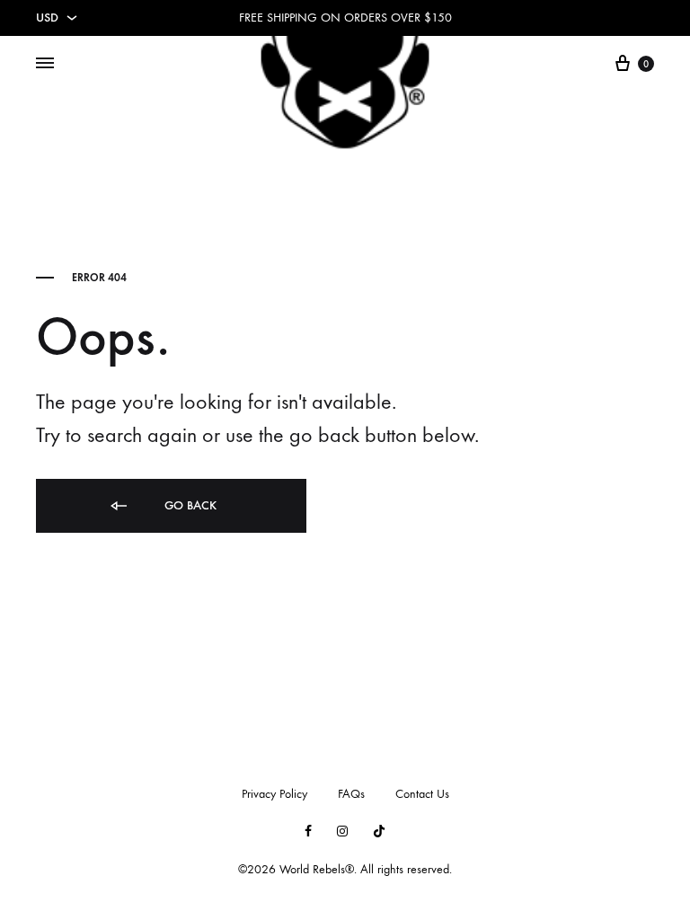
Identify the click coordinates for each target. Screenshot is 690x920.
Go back (189, 505)
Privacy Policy (274, 793)
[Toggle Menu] (45, 64)
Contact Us (422, 793)
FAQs (351, 793)
